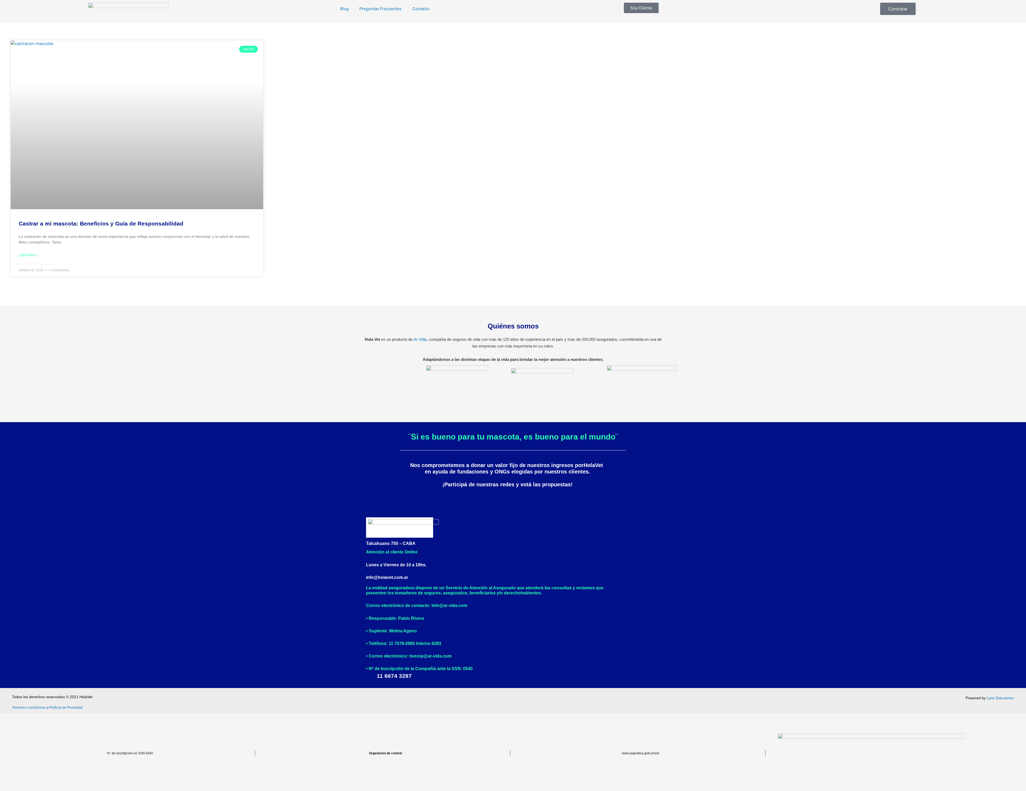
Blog (344, 8)
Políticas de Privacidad (66, 707)
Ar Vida (420, 339)
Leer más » (28, 255)
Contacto (420, 8)
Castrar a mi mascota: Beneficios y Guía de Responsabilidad (101, 223)
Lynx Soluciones (1000, 698)
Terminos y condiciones (29, 707)
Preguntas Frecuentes (380, 8)
